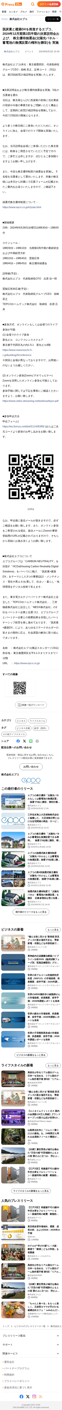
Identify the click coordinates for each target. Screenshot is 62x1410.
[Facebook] (18, 741)
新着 (4, 11)
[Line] (30, 741)
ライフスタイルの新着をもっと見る (31, 1191)
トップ (6, 1326)
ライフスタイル (37, 721)
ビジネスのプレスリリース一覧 (29, 1326)
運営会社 (8, 1362)
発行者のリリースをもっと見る (31, 912)
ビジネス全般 (23, 728)
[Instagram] (34, 1397)
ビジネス (21, 721)
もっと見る (53, 929)
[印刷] (37, 741)
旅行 (32, 11)
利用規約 (8, 1374)
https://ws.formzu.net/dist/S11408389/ (23, 426)
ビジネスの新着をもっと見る (31, 1055)
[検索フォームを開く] (33, 4)
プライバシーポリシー (16, 1381)
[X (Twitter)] (24, 741)
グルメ (23, 11)
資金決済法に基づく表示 (17, 1387)
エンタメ (13, 11)
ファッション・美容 (47, 11)
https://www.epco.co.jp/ (27, 663)
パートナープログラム (16, 1368)
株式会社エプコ (12, 51)
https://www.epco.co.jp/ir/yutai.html (22, 207)
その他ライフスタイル (14, 734)
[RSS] (40, 1397)
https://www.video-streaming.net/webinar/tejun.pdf (30, 401)
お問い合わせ (31, 766)
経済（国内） (41, 728)
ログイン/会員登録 (49, 4)
